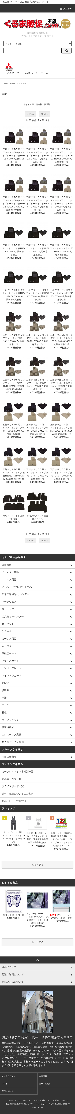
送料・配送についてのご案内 (17, 793)
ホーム (6, 84)
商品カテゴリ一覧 (11, 778)
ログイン (5, 1084)
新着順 (47, 104)
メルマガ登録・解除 (59, 1104)
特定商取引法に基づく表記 (16, 1104)
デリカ (44, 73)
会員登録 (43, 1076)
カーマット (15, 84)
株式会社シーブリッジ (61, 1065)
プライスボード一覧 (13, 786)
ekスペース (31, 73)
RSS (34, 1107)
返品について (60, 1100)
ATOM (40, 1107)
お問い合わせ (7, 1091)
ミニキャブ (13, 73)
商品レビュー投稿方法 (14, 801)
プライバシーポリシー (39, 1104)
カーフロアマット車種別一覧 (17, 771)
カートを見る (45, 1084)
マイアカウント (8, 1076)
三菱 (24, 84)
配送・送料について (44, 1100)
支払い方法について (25, 1100)
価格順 (39, 104)
